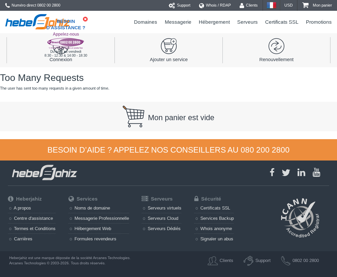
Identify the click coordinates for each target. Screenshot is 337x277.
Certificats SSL (282, 22)
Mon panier (322, 5)
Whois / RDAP (218, 5)
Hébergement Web (92, 228)
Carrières (22, 238)
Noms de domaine (91, 208)
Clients (251, 5)
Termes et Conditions (34, 228)
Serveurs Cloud (162, 218)
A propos (22, 208)
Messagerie (178, 22)
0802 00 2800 (48, 5)
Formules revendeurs (94, 238)
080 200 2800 (265, 149)
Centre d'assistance (33, 218)
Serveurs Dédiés (163, 228)
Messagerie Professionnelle (101, 218)
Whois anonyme (215, 228)
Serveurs (247, 22)
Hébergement (214, 22)
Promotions (319, 22)
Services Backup (216, 218)
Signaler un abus (216, 238)
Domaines (145, 22)
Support (183, 5)
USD (288, 5)
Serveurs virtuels (163, 208)
